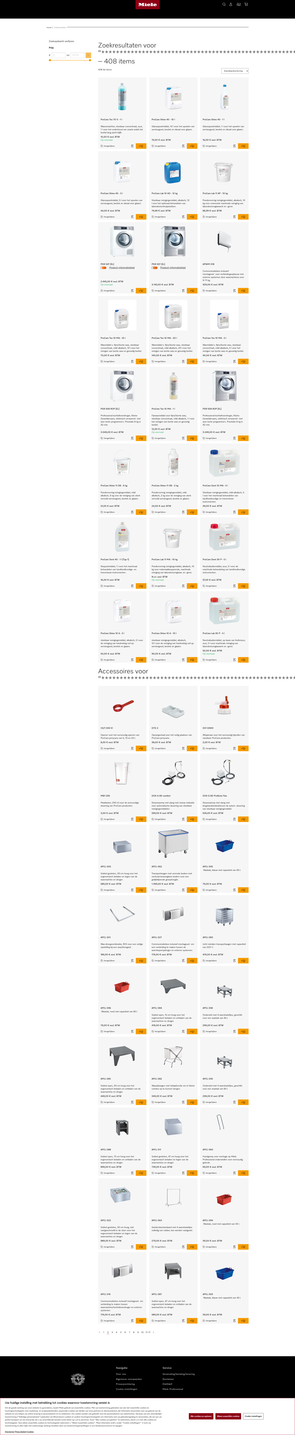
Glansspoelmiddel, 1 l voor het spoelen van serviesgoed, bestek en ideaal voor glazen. (223, 128)
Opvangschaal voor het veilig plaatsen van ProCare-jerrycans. (172, 736)
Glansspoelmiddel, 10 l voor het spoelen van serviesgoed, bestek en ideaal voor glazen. (173, 128)
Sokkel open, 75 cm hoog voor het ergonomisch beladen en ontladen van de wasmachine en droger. (121, 1160)
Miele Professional (173, 1389)
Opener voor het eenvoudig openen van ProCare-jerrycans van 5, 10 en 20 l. (120, 736)
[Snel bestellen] (238, 5)
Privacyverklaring (125, 1384)
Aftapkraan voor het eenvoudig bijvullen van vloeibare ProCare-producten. (224, 736)
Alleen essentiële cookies (228, 1416)
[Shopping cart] (246, 5)
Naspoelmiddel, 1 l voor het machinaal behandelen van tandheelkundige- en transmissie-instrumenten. (119, 569)
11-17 (148, 1332)
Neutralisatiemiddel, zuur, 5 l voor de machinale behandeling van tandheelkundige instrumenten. (224, 569)
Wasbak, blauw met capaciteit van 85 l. (222, 870)
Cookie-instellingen (253, 1416)
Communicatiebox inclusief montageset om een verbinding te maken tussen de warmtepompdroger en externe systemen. (173, 947)
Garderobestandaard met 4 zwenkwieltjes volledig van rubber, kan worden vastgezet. (172, 1229)
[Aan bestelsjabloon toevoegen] (132, 146)
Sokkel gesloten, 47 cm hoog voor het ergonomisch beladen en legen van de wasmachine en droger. (170, 1160)
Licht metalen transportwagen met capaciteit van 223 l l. (224, 945)
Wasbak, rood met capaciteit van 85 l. (119, 1012)
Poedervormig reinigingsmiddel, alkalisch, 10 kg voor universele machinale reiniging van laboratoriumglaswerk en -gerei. (224, 203)
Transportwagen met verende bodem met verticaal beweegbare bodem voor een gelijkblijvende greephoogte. (172, 877)
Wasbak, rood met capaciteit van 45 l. (221, 1224)
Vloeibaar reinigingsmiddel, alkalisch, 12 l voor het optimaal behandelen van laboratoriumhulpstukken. (170, 203)
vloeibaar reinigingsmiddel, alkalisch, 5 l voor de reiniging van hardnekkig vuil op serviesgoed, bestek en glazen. (122, 643)
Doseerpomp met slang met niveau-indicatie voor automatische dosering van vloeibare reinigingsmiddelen (173, 806)
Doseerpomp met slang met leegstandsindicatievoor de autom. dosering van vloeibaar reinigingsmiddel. (224, 806)
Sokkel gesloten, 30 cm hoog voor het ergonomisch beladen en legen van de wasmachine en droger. (119, 877)
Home (49, 28)
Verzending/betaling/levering (179, 1374)
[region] (147, 1416)
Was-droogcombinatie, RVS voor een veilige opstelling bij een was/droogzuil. (122, 945)
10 (142, 1332)
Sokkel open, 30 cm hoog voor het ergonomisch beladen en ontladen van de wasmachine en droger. (121, 1089)
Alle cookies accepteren (201, 1416)
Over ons (121, 1374)
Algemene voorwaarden (129, 1379)
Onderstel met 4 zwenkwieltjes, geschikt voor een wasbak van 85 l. (222, 1087)
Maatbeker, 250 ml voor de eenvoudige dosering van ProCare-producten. (120, 804)
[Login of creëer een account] (230, 5)
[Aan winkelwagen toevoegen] (141, 146)
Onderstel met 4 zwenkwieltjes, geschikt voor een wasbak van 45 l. (222, 1016)
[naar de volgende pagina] (153, 1332)
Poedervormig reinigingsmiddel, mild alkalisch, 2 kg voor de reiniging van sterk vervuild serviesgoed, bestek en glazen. (171, 496)
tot (68, 55)
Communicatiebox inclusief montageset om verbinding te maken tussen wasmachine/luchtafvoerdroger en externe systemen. (122, 1306)
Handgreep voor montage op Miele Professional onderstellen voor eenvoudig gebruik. (223, 1160)
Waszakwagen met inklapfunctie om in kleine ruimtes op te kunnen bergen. (173, 1087)
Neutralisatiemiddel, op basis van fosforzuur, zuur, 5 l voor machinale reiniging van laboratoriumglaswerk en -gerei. (224, 643)
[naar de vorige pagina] (99, 1332)
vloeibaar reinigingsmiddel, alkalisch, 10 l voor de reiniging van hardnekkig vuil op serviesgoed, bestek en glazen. (173, 643)
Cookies (30, 1432)
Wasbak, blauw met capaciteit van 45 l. (222, 1298)
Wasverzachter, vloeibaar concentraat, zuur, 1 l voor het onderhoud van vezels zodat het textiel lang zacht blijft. (122, 129)
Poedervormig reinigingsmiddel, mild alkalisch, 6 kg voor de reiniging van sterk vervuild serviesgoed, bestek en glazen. (120, 496)
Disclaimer (168, 1379)
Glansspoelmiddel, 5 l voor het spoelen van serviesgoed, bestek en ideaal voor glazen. (121, 202)
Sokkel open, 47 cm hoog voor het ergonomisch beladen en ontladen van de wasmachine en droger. (172, 1304)
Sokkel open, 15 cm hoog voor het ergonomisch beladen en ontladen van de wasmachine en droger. (172, 1018)
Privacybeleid (20, 1432)
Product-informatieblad (122, 268)
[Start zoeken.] (224, 4)
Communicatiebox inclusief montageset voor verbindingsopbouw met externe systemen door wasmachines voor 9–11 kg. (223, 275)
